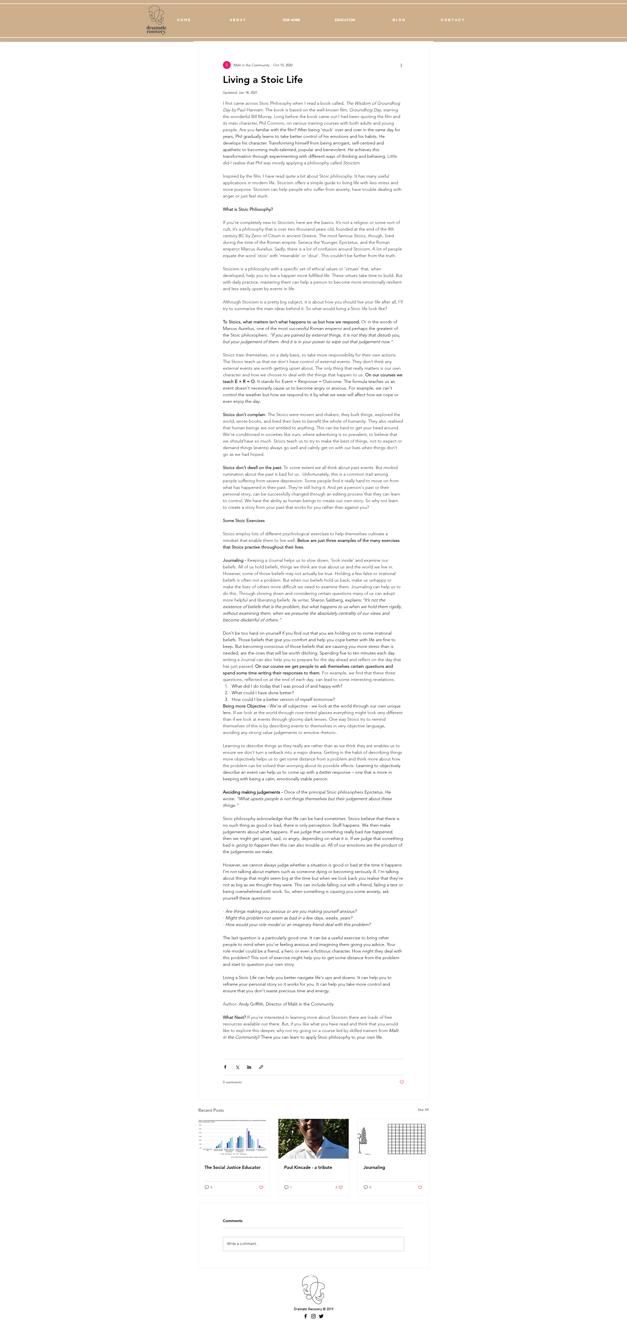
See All (423, 1109)
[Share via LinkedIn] (249, 1067)
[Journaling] (393, 1139)
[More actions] (401, 65)
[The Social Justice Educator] (234, 1139)
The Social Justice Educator (233, 1167)
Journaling (374, 1167)
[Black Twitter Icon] (321, 1316)
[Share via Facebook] (225, 1067)
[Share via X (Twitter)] (237, 1067)
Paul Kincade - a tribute (308, 1167)
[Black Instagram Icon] (313, 1316)
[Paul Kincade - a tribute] (313, 1139)
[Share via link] (261, 1067)
